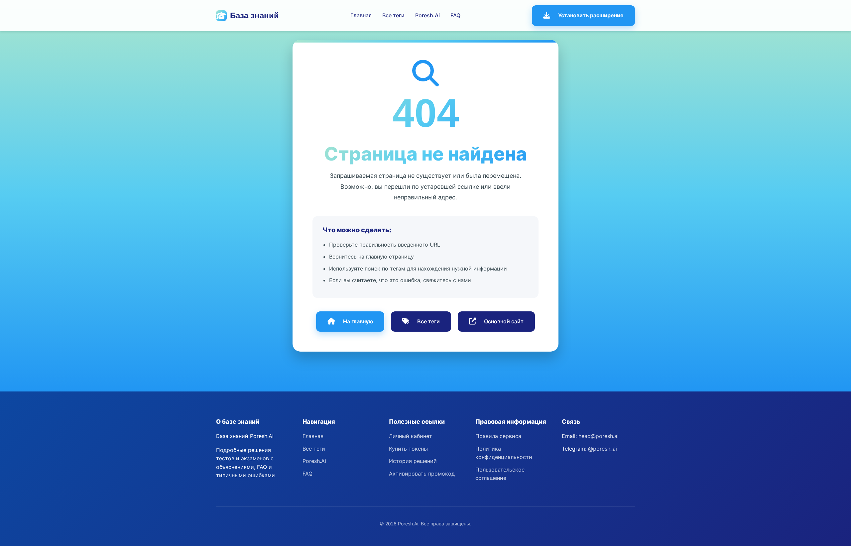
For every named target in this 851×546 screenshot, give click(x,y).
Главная (361, 15)
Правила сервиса (498, 436)
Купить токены (408, 448)
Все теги (393, 15)
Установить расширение (591, 15)
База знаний (254, 15)
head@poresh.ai (598, 436)
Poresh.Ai (427, 15)
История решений (413, 461)
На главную (358, 321)
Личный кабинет (410, 436)
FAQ (455, 15)
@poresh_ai (602, 448)
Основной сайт (504, 321)
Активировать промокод (422, 473)
